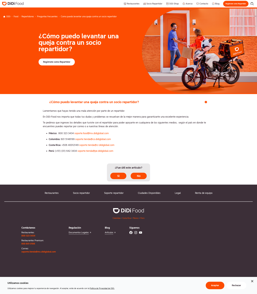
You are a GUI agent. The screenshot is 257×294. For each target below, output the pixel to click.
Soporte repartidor (114, 193)
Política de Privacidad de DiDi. (102, 288)
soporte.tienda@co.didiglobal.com (93, 139)
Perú (142, 218)
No (139, 176)
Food (16, 16)
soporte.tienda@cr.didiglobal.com (96, 145)
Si (118, 176)
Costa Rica (126, 218)
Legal (178, 193)
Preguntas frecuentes (47, 16)
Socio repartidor (81, 193)
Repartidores (28, 16)
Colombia (116, 218)
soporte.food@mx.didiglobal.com (91, 133)
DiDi (8, 16)
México (136, 218)
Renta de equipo (203, 193)
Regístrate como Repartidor (236, 4)
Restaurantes (52, 193)
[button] (235, 4)
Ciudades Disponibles (149, 193)
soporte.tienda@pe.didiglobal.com (95, 150)
